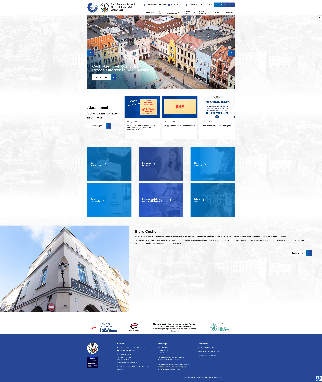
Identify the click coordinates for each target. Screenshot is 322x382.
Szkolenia (216, 12)
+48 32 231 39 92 (152, 5)
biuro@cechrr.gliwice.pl (178, 5)
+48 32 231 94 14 (125, 360)
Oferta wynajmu (202, 12)
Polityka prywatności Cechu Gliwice (209, 351)
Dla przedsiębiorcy (172, 12)
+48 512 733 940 (125, 357)
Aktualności (150, 12)
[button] (231, 53)
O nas (160, 12)
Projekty (229, 12)
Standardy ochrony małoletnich (207, 355)
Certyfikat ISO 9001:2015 (206, 348)
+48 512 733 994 (162, 5)
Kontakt (224, 5)
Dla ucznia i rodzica (187, 12)
